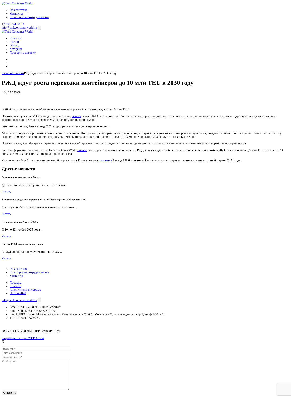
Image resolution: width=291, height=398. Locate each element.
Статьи (14, 41)
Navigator (16, 49)
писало (82, 150)
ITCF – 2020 (18, 293)
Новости (15, 38)
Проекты (16, 282)
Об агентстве (18, 10)
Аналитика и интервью (25, 289)
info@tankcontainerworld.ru (19, 27)
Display (14, 45)
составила (105, 160)
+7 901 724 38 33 (13, 23)
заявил (76, 116)
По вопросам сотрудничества (29, 17)
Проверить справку (23, 52)
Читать (6, 191)
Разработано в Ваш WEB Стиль (23, 338)
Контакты (16, 13)
